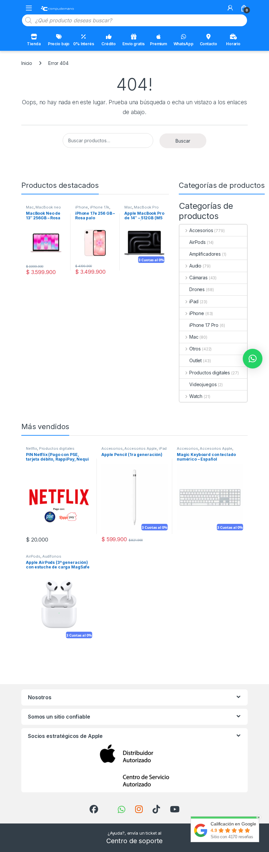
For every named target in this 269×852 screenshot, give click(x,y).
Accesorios (201, 230)
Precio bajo (59, 43)
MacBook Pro (146, 207)
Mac (30, 207)
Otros (195, 348)
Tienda (33, 43)
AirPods (197, 242)
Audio (195, 265)
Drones (197, 289)
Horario (233, 43)
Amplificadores (205, 254)
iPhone (81, 207)
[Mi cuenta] (230, 8)
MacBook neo (48, 207)
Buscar (183, 141)
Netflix (31, 448)
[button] (252, 358)
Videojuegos (203, 384)
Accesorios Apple (140, 448)
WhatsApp (184, 43)
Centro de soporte (134, 841)
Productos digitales (209, 372)
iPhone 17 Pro (203, 325)
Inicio (26, 63)
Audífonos (51, 556)
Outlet (195, 360)
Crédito (108, 43)
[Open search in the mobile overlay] (134, 20)
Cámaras (198, 277)
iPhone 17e (99, 207)
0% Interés (83, 43)
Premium (158, 43)
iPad (193, 301)
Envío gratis (133, 43)
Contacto (208, 43)
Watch (195, 396)
